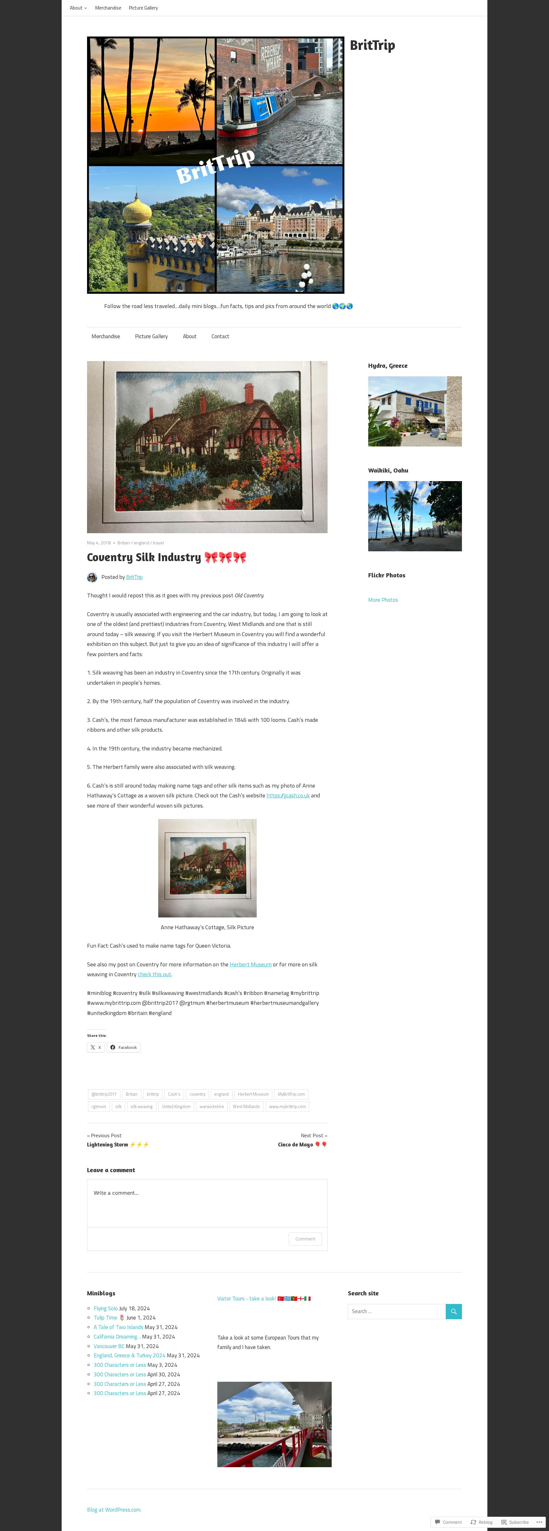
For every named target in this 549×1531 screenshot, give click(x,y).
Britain (124, 542)
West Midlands (246, 1106)
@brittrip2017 (104, 1094)
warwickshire (212, 1106)
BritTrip (372, 44)
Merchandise (108, 7)
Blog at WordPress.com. (114, 1510)
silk (118, 1106)
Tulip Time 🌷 (109, 1317)
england (141, 542)
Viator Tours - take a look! (246, 1298)
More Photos (383, 600)
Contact (220, 336)
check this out (154, 974)
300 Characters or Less (120, 1365)
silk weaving (142, 1106)
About (76, 7)
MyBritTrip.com (291, 1094)
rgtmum (99, 1106)
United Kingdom (176, 1106)
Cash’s (174, 1094)
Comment (305, 1238)
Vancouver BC (109, 1346)
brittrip (153, 1094)
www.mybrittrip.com (287, 1106)
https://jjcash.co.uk (288, 795)
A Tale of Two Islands (118, 1327)
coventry (197, 1094)
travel (158, 542)
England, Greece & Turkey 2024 (130, 1355)
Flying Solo (106, 1308)
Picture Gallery (143, 7)
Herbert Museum (251, 964)
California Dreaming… (117, 1337)
